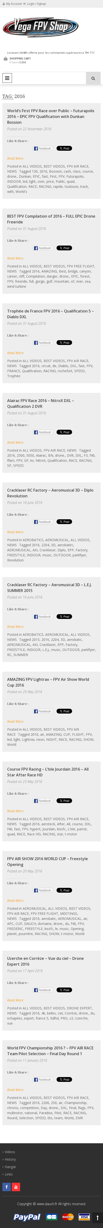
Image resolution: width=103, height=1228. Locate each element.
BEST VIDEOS (54, 166)
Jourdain (48, 829)
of (72, 281)
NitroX (41, 460)
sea (87, 281)
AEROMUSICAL (57, 540)
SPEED (79, 371)
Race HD (34, 834)
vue (10, 1023)
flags (82, 1107)
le (56, 928)
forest (85, 276)
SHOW (88, 739)
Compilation (35, 276)
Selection (26, 1118)
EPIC (36, 176)
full (31, 281)
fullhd (54, 1018)
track (84, 186)
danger (52, 276)
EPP (71, 550)
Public (60, 181)
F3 (86, 455)
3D (53, 545)
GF (26, 460)
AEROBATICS (33, 540)
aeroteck (48, 824)
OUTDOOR (62, 555)
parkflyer (79, 555)
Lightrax (28, 739)
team (58, 1118)
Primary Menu (7, 78)
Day (44, 1107)
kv (32, 460)
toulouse (71, 186)
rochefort (65, 371)
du (67, 923)
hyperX (35, 829)
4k (43, 1013)
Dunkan (25, 176)
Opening (77, 928)
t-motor (71, 834)
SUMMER (20, 654)
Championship (75, 1102)
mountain (61, 281)
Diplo (61, 550)
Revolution (15, 560)
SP (9, 465)
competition (29, 1107)
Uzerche (81, 1018)
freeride (21, 281)
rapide (58, 186)
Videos (10, 1152)
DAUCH (30, 923)
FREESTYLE (16, 555)
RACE (33, 186)
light (32, 181)
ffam (10, 460)
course (87, 171)
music (47, 555)
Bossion (55, 171)
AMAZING (49, 271)
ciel (60, 1013)
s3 (71, 1018)
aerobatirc (65, 545)
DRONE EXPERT (79, 1008)
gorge (40, 281)
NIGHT (51, 739)
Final (72, 1107)
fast (45, 176)
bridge (73, 271)
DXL (73, 366)
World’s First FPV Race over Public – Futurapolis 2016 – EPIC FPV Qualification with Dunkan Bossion (50, 116)
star (60, 834)
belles (51, 1013)
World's (21, 191)
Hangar (10, 1166)
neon (40, 739)
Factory (81, 550)
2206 (45, 1102)
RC (9, 654)
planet (12, 933)
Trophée (13, 376)
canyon (85, 271)
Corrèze (71, 1013)
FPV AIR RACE (77, 166)
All (68, 824)
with (10, 191)
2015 (36, 639)
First (53, 176)
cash (67, 171)
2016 (43, 171)
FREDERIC (15, 928)
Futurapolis (75, 176)
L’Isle (71, 829)
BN (50, 455)
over (41, 181)
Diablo (63, 366)
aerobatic (74, 639)
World (11, 744)
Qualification (17, 186)
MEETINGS (68, 913)
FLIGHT (78, 734)
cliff (21, 276)
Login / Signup (36, 4)
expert (29, 1018)
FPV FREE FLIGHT (80, 266)
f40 (92, 455)
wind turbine (16, 286)
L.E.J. (45, 649)
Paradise (45, 1113)
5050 (30, 455)
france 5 (42, 1018)
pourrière (26, 933)
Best (62, 271)
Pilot (57, 1113)
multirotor (15, 1113)
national (31, 1113)
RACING (45, 186)
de (54, 366)
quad (70, 181)
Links (9, 1174)
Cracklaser (48, 550)
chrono (12, 1107)
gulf (49, 281)
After (61, 824)
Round (12, 1118)
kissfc (61, 829)
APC (10, 923)
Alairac (41, 455)
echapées (14, 1018)
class (76, 171)
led (25, 181)
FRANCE (13, 371)
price (50, 181)
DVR (70, 455)
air (42, 734)
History (10, 1159)
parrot (82, 829)
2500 (20, 455)
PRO (64, 1018)
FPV (61, 176)
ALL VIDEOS (32, 166)
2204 (45, 545)
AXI (35, 550)
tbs (50, 1118)
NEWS (12, 171)
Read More (15, 158)
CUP (66, 734)
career (12, 276)
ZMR (79, 1118)
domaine (45, 923)
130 (35, 171)
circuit (46, 366)
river (79, 281)
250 (54, 1102)
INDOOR (14, 181)
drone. (12, 176)
